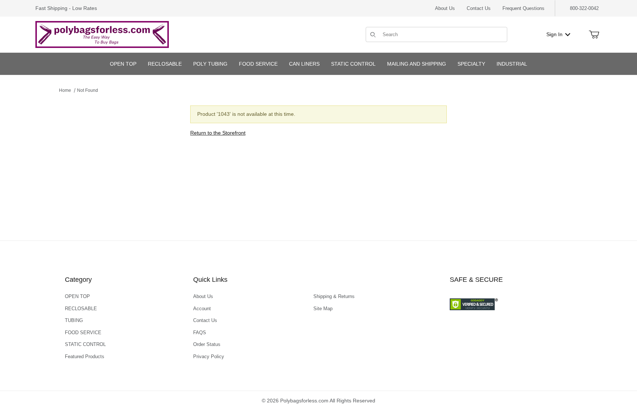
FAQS (199, 332)
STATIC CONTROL (85, 344)
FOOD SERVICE (83, 332)
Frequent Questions (523, 8)
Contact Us (479, 8)
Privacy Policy (208, 356)
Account (202, 308)
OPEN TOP (77, 296)
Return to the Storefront (218, 133)
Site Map (323, 308)
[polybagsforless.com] (102, 34)
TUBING (74, 320)
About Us (445, 8)
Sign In (554, 34)
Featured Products (84, 356)
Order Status (206, 344)
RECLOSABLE (81, 308)
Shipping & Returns (334, 296)
